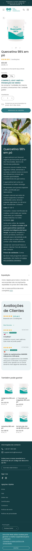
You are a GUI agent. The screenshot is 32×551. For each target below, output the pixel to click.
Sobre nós (4, 497)
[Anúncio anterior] (3, 3)
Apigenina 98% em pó (8, 399)
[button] (4, 10)
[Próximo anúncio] (29, 3)
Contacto (4, 505)
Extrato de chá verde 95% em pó (22, 427)
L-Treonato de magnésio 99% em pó (23, 400)
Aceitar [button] (16, 548)
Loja (2, 493)
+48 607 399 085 (10, 449)
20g (4, 76)
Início (3, 489)
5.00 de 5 (16, 316)
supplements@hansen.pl (13, 452)
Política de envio (6, 509)
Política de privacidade (9, 513)
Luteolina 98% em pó (7, 427)
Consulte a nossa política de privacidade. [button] (13, 542)
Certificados (5, 501)
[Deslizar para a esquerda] (12, 48)
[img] (7, 330)
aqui (12, 220)
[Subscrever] (29, 468)
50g (11, 76)
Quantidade (5, 94)
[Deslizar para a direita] (20, 48)
